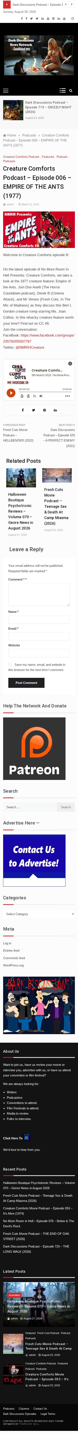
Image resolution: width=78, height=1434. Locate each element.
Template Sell (29, 1424)
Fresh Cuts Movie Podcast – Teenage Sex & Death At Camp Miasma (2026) (56, 506)
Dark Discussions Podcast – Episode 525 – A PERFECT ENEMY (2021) (59, 438)
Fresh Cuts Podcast (48, 1333)
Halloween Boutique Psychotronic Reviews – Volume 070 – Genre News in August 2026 (20, 511)
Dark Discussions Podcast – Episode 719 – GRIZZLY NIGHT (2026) (48, 107)
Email (13, 628)
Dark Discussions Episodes (19, 1413)
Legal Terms (48, 1413)
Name (13, 611)
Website (14, 645)
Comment (16, 579)
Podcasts (9, 161)
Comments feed (14, 958)
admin (10, 204)
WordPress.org (13, 965)
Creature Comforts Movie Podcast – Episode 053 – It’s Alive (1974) (46, 1379)
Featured (48, 156)
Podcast (62, 156)
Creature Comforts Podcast (21, 156)
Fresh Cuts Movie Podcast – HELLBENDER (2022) (18, 435)
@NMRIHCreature (30, 347)
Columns (24, 1408)
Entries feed (11, 950)
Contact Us (40, 1408)
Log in (7, 943)
